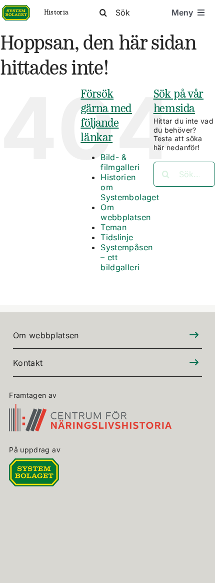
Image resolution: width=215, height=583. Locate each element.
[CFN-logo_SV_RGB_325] (90, 409)
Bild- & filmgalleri (120, 162)
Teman (113, 227)
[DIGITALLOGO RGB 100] (34, 464)
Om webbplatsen (125, 212)
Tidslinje (116, 237)
